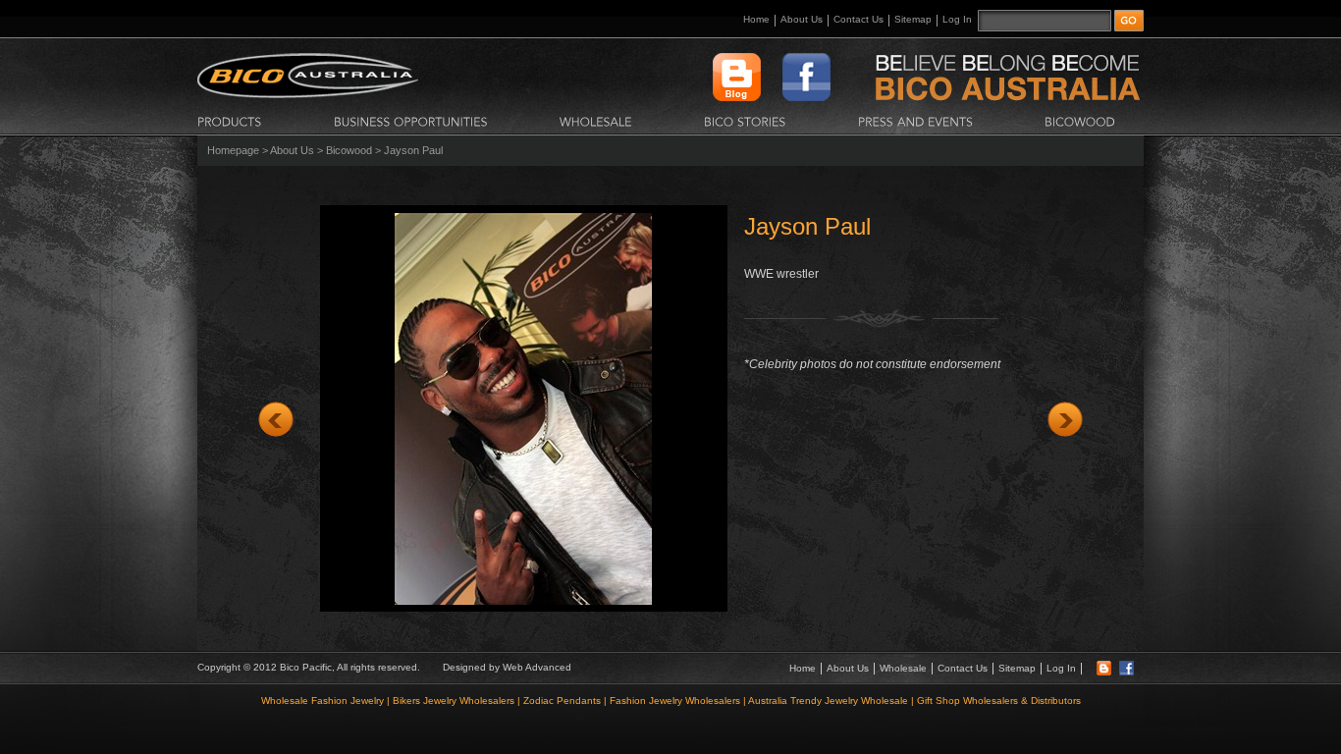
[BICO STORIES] (745, 121)
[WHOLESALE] (596, 121)
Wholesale (903, 668)
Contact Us (858, 19)
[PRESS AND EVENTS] (915, 121)
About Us (801, 19)
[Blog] (1104, 672)
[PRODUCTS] (229, 121)
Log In (957, 19)
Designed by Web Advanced (507, 667)
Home (756, 19)
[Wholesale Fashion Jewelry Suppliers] (307, 94)
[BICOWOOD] (1080, 121)
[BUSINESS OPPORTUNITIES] (411, 121)
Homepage (233, 150)
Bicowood (349, 150)
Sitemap (913, 19)
